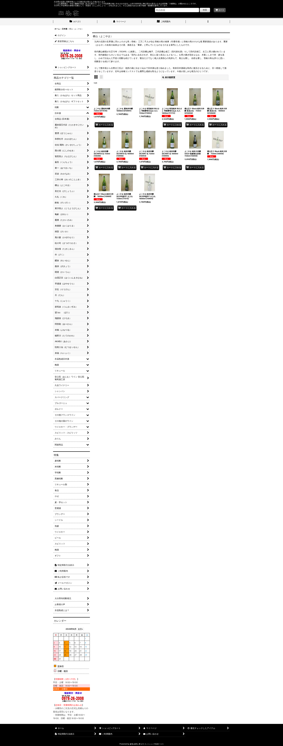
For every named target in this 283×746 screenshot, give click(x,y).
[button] (208, 22)
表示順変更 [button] (170, 77)
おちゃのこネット (137, 744)
